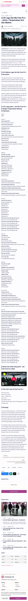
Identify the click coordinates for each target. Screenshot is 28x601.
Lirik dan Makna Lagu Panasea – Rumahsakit (14, 520)
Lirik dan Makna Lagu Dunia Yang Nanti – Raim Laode (14, 541)
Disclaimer (18, 586)
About (3, 585)
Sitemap (4, 586)
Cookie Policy (5, 598)
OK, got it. (18, 598)
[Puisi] (7, 559)
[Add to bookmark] (25, 503)
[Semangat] (14, 467)
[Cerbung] (20, 562)
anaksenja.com (16, 62)
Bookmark (9, 5)
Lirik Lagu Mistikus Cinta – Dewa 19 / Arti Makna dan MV (13, 529)
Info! (23, 5)
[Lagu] (9, 467)
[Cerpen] (7, 562)
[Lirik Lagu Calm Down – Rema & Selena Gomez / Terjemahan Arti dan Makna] (14, 461)
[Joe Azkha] (8, 26)
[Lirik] (20, 559)
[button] (2, 2)
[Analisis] (3, 467)
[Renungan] (20, 556)
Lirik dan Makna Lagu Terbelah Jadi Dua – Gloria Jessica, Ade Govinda (15, 548)
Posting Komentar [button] (14, 491)
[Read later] (22, 26)
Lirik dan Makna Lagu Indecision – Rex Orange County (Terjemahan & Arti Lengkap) (14, 535)
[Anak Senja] (8, 1)
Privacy (17, 585)
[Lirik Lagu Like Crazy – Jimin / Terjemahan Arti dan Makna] (14, 456)
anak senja (3, 437)
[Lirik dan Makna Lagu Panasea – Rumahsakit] (14, 509)
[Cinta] (13, 526)
